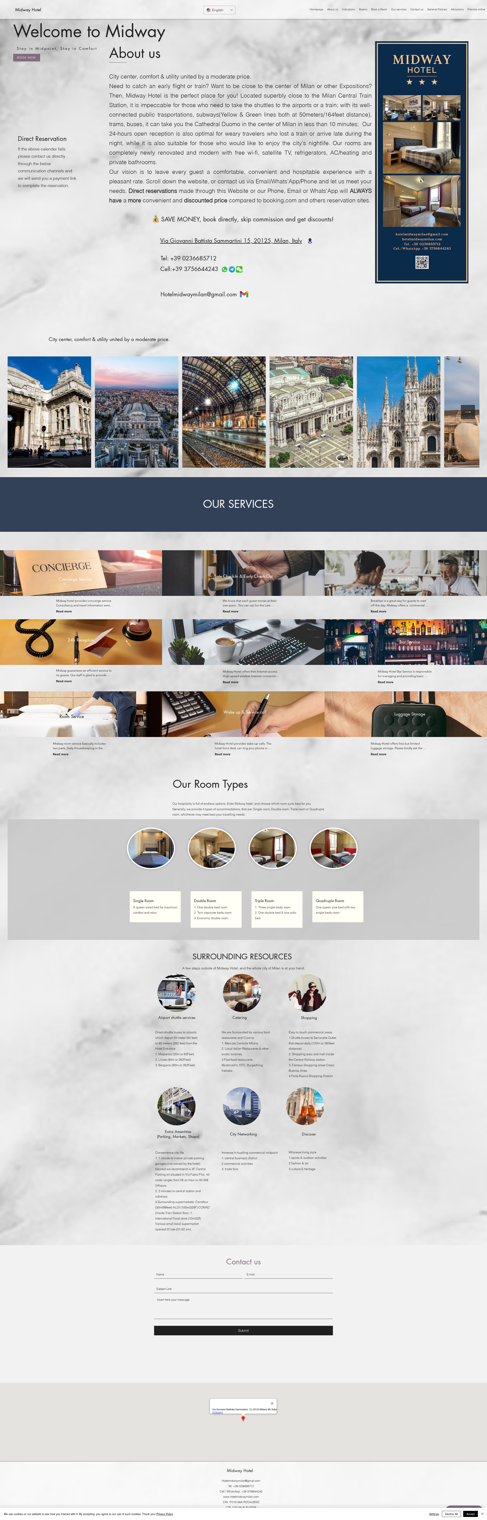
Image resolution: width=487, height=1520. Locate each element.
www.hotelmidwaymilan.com (241, 1497)
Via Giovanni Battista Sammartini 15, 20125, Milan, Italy (231, 240)
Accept (470, 1514)
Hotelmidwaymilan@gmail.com (199, 294)
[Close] (482, 1514)
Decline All (451, 1514)
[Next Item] (468, 412)
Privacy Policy (164, 1514)
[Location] (310, 241)
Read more (64, 611)
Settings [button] (434, 1514)
